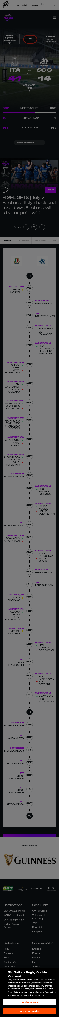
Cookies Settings (29, 1002)
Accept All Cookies (29, 1011)
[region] (29, 992)
